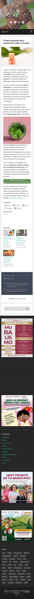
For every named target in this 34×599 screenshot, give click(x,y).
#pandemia (12, 559)
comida (20, 564)
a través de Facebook (15, 198)
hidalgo (24, 571)
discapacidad (17, 568)
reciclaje (23, 579)
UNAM (25, 582)
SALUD (5, 457)
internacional (12, 573)
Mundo (28, 576)
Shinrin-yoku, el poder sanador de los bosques (17, 182)
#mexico (16, 556)
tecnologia (10, 582)
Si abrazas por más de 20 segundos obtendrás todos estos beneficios (17, 290)
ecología (4, 571)
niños (16, 579)
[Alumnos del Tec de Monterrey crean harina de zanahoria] (8, 253)
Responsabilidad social (9, 454)
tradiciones (19, 582)
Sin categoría (6, 460)
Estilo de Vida (11, 278)
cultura (26, 564)
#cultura (9, 553)
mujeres (22, 576)
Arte (10, 562)
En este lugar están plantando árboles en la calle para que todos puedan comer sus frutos (18, 285)
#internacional (17, 553)
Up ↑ (17, 595)
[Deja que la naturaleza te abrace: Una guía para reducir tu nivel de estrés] (21, 233)
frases (18, 571)
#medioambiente (6, 556)
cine (15, 564)
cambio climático (24, 562)
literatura (4, 576)
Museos (4, 579)
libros (28, 573)
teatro (3, 582)
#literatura (26, 553)
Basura (15, 562)
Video (4, 463)
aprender (4, 562)
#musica (4, 559)
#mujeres (22, 556)
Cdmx (3, 564)
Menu (6, 32)
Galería (5, 446)
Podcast (5, 452)
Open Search (30, 31)
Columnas (6, 437)
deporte (10, 568)
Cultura (5, 440)
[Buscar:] (17, 308)
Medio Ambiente (7, 449)
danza (4, 568)
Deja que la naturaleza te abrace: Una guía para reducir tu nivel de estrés (21, 240)
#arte (3, 553)
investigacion (21, 573)
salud (28, 579)
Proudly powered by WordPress (17, 591)
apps (24, 559)
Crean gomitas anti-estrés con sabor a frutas (16, 41)
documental (27, 568)
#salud (19, 559)
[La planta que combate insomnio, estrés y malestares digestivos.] (8, 233)
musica (11, 579)
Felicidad (11, 571)
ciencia (9, 564)
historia (4, 573)
